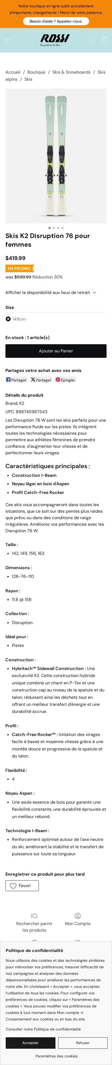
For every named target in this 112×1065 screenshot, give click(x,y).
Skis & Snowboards (71, 72)
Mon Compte (78, 923)
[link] (57, 1054)
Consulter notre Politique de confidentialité (43, 1029)
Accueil (12, 72)
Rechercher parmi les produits (34, 927)
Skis (28, 79)
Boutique (36, 72)
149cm (19, 319)
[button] (56, 21)
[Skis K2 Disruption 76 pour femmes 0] (56, 156)
